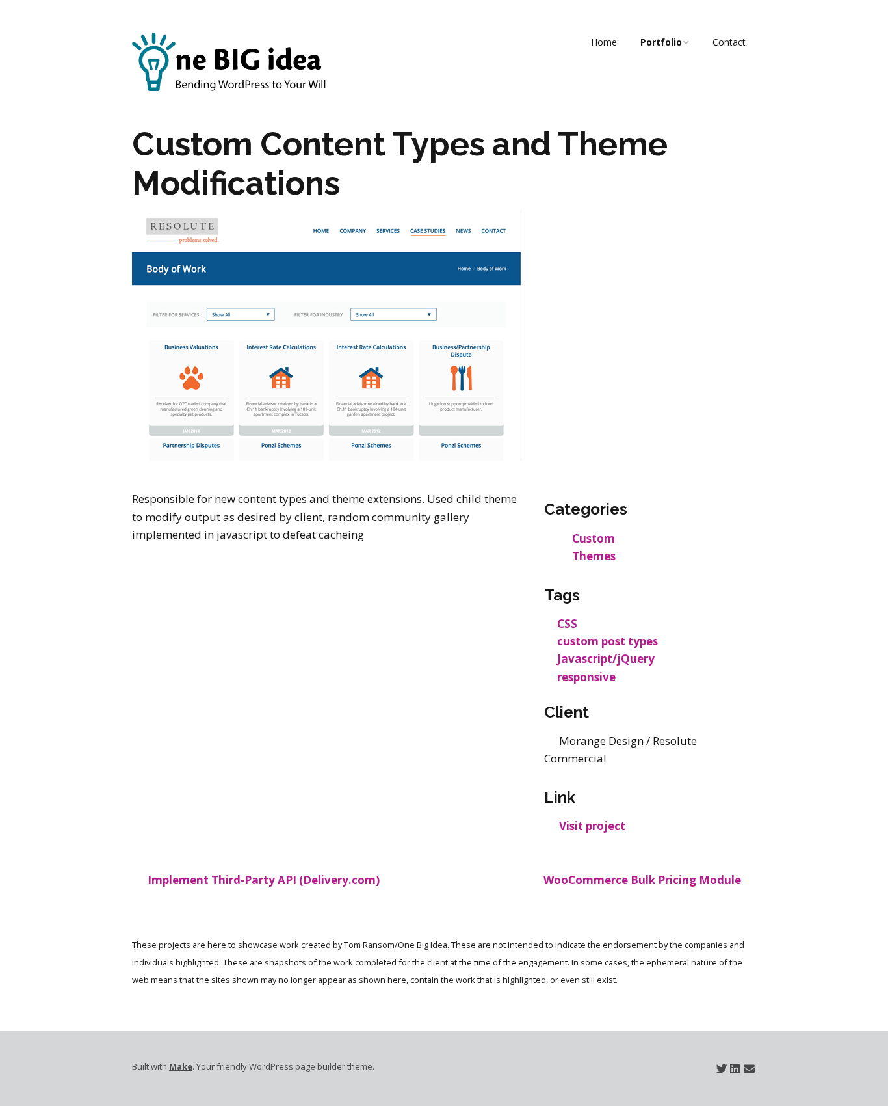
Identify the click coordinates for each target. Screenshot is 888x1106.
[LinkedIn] (735, 1068)
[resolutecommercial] (327, 456)
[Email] (749, 1068)
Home (604, 42)
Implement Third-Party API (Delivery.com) (264, 879)
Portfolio (661, 42)
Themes (594, 555)
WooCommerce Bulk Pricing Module (642, 879)
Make (180, 1066)
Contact (729, 42)
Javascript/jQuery (606, 658)
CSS (567, 623)
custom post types (607, 641)
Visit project (592, 825)
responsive (586, 676)
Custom (593, 538)
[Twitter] (721, 1068)
